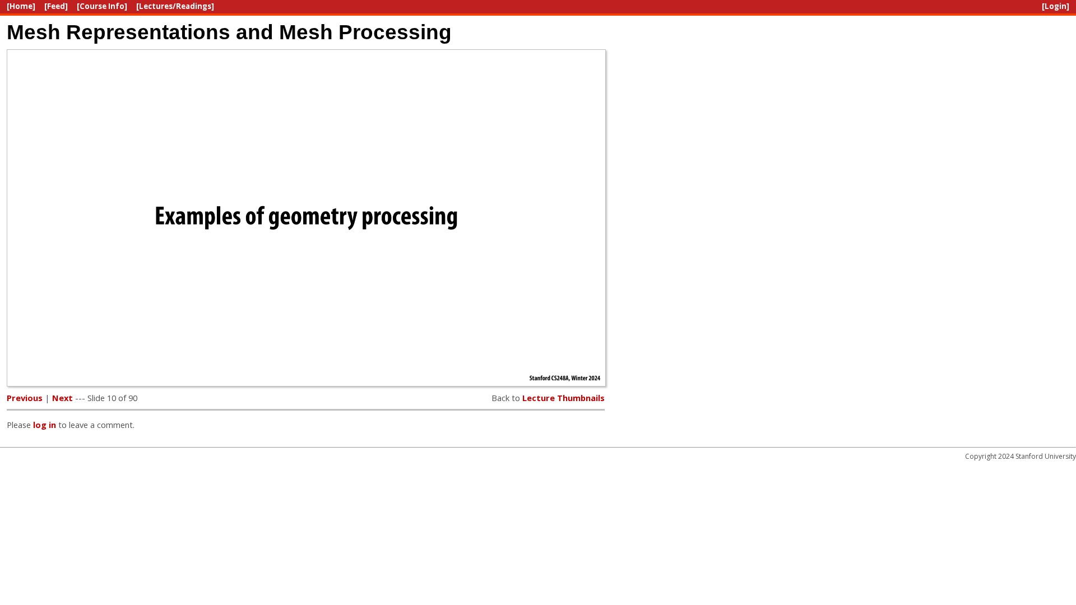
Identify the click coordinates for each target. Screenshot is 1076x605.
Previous (25, 397)
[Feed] (56, 6)
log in (44, 424)
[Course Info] (102, 6)
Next (62, 397)
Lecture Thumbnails (563, 397)
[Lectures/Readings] (175, 6)
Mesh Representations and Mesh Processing (229, 32)
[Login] (1055, 6)
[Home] (21, 6)
